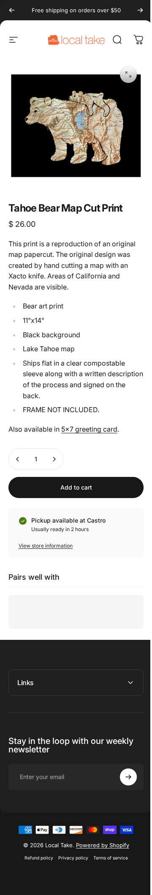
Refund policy (35, 851)
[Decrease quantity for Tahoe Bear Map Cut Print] (18, 459)
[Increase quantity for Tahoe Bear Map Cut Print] (54, 459)
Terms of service (107, 851)
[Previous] (12, 10)
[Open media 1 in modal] (128, 74)
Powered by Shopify (99, 838)
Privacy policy (70, 851)
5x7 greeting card (89, 429)
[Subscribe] (122, 770)
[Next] (140, 10)
